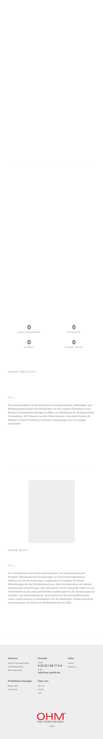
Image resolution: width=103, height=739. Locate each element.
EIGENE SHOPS (74, 347)
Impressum (72, 667)
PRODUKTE (74, 332)
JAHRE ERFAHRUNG (29, 332)
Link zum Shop (47, 531)
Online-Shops (13, 689)
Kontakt (71, 663)
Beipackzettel (13, 686)
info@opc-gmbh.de (49, 672)
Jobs (39, 693)
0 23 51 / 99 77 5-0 (50, 665)
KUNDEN (29, 347)
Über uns (41, 686)
